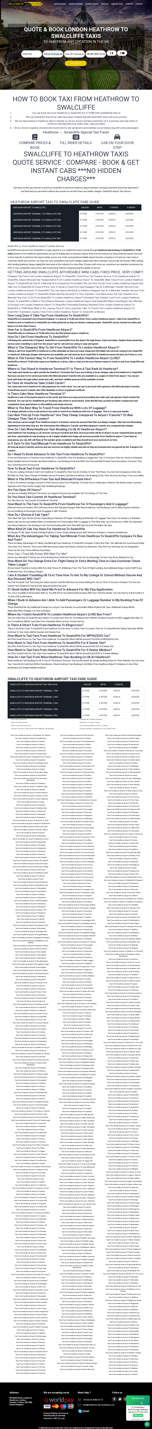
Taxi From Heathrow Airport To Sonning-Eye (123, 996)
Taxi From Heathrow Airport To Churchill (30, 1123)
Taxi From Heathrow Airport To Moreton (77, 1286)
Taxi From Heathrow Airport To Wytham (123, 1368)
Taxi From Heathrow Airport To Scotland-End (123, 917)
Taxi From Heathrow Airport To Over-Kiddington (123, 778)
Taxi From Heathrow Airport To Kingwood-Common (77, 1074)
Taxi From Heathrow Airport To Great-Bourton (77, 846)
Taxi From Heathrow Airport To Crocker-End (30, 1200)
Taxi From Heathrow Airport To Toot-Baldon (123, 1147)
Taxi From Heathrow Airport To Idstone (76, 1016)
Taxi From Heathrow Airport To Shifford (123, 929)
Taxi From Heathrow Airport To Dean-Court (31, 1244)
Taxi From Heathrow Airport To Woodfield (123, 1334)
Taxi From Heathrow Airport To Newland (77, 1342)
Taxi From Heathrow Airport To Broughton (30, 967)
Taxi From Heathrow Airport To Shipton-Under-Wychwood (123, 955)
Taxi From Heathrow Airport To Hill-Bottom (77, 973)
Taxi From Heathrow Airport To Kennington (77, 1040)
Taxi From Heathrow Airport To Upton (123, 1190)
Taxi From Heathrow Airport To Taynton (123, 1123)
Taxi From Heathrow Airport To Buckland (30, 976)
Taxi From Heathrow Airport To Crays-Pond (30, 1197)
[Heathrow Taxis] (25, 7)
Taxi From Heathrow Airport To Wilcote (123, 1306)
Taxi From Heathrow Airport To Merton (77, 1235)
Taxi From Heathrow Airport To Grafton (76, 840)
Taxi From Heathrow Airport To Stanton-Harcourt (123, 1045)
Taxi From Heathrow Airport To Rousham (123, 883)
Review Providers (76, 4)
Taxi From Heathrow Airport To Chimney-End (30, 1092)
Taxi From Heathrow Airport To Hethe (77, 954)
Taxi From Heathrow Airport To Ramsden (123, 862)
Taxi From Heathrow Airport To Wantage (123, 1200)
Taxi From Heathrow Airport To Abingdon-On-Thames (31, 735)
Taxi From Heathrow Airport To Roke (123, 868)
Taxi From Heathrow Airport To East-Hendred (31, 1318)
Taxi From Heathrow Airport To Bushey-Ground (30, 1004)
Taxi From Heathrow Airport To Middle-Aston (77, 1241)
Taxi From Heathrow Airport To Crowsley (30, 1216)
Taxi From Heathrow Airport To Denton (30, 1259)
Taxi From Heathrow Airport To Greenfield (77, 871)
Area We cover (117, 4)
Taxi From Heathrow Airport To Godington (77, 818)
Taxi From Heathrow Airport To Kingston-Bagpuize (77, 1059)
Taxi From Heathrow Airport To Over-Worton (123, 784)
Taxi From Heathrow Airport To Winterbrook (123, 1316)
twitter (119, 1399)
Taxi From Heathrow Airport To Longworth (77, 1173)
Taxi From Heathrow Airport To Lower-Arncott (77, 1176)
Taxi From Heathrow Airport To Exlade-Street (30, 1351)
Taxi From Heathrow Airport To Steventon (123, 1058)
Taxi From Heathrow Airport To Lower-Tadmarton (77, 1198)
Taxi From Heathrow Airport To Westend (123, 1268)
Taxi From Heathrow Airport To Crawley (30, 1194)
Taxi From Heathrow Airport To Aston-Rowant (31, 793)
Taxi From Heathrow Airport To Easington (30, 1296)
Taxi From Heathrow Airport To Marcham (77, 1222)
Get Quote (75, 63)
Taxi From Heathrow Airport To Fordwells (77, 757)
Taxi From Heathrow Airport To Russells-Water (123, 892)
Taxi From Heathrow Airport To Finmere (77, 747)
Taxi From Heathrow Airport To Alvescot (30, 751)
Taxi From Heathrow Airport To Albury (31, 744)
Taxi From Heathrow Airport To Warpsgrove (123, 1209)
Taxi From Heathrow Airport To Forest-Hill (77, 760)
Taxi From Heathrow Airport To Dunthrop (30, 1293)
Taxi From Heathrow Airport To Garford (77, 806)
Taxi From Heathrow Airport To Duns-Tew (30, 1287)
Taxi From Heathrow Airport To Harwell (77, 914)
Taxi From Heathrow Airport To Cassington (30, 1029)
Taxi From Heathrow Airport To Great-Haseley (77, 852)
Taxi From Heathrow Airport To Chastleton (30, 1068)
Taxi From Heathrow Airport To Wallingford (123, 1193)
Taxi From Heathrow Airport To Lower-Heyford (76, 1185)
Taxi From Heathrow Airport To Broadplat (30, 952)
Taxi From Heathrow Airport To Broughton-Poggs (30, 964)
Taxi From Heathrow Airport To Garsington (77, 809)
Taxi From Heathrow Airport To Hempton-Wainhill (76, 936)
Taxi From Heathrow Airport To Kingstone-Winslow (77, 1071)
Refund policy (50, 1415)
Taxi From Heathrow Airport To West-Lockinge (123, 1258)
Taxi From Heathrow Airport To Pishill (123, 822)
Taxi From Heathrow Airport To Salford (123, 896)
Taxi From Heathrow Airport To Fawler (30, 1364)
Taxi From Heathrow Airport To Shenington (123, 923)
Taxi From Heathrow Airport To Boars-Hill (30, 910)
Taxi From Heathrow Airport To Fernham (31, 1370)
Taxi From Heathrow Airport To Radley (123, 859)
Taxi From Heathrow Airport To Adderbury (30, 738)
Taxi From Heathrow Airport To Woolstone (123, 1350)
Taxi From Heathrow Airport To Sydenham (123, 1107)
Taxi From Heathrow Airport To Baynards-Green (31, 839)
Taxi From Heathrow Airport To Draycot (30, 1271)
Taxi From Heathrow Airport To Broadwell (30, 955)
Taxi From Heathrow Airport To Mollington (77, 1280)
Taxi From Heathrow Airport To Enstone (30, 1342)
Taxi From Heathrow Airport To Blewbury (30, 904)
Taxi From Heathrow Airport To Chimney (31, 1096)
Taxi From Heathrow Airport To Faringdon (30, 1358)
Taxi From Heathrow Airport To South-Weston (123, 1018)
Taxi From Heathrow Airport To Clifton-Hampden (30, 1145)
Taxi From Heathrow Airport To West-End (123, 1243)
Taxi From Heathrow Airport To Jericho (77, 1028)
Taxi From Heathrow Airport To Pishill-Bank (123, 815)
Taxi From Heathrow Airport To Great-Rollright (77, 862)
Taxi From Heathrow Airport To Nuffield (123, 747)
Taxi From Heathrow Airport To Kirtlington (77, 1077)
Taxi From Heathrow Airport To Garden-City (77, 803)
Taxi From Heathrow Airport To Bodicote (31, 913)
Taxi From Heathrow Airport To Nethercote (77, 1308)
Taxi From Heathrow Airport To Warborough (123, 1203)
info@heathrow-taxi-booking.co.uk (98, 1405)
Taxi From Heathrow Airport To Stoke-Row (123, 1064)
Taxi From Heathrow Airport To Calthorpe (30, 1010)
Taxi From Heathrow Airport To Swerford (123, 1098)
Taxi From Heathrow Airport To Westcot (123, 1261)
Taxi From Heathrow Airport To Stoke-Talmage (123, 1067)
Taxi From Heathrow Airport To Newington (77, 1338)
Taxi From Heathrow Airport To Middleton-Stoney (77, 1247)
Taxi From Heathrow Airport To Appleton (31, 760)
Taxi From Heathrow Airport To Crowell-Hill (30, 1207)
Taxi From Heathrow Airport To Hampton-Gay (77, 889)
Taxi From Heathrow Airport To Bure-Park (30, 992)
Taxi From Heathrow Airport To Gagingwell (77, 794)
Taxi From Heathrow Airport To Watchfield (123, 1212)
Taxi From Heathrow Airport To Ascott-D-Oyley (30, 772)
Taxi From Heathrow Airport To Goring (77, 831)
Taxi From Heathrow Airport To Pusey (123, 837)
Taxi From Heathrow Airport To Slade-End (123, 987)
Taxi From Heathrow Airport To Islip (77, 1025)
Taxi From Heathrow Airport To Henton (77, 948)
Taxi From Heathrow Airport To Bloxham (31, 907)
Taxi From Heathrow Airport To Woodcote (123, 1328)
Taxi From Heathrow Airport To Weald (123, 1227)
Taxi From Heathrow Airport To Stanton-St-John (123, 1049)
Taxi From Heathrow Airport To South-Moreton (123, 1008)
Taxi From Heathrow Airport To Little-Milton (77, 1136)
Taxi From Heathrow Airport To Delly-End (30, 1253)
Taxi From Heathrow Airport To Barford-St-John (31, 820)
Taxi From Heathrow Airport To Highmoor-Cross (77, 966)
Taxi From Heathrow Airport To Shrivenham (123, 971)
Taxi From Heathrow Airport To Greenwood (77, 874)
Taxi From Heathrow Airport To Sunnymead (123, 1086)
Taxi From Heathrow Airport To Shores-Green (123, 962)
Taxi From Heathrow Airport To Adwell (30, 741)
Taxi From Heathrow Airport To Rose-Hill (123, 874)
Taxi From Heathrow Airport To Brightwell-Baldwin (31, 938)
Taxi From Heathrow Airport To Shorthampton (123, 965)
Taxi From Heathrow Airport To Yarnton (123, 1371)
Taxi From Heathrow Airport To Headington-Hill (77, 920)
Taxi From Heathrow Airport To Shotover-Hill (123, 968)
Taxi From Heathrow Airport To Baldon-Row (30, 808)
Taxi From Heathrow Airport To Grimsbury (77, 880)
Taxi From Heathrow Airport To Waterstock (123, 1221)
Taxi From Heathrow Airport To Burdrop (30, 989)
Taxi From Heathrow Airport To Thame (123, 1132)
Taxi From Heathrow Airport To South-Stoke (123, 1015)
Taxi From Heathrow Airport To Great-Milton (76, 859)
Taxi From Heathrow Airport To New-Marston (77, 1326)
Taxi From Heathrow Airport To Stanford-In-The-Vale (123, 1042)
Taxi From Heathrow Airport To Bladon (30, 894)
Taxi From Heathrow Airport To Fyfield (77, 791)
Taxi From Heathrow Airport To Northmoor (123, 744)
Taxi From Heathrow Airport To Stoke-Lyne (123, 1061)
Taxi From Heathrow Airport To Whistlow (123, 1283)
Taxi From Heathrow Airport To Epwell (31, 1345)
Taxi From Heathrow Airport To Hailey (77, 886)
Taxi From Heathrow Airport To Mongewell (77, 1283)
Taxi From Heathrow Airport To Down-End (30, 1268)
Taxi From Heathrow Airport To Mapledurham (77, 1219)
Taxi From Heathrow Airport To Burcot (30, 986)
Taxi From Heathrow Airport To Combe (30, 1163)
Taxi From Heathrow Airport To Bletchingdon (30, 901)
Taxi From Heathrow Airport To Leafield (77, 1093)
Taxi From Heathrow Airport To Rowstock (123, 886)
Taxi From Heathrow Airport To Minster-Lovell (77, 1274)
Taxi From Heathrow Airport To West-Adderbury (123, 1237)
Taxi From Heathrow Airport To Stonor (123, 1073)
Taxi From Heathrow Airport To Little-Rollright (77, 1142)
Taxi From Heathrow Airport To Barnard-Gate (31, 826)
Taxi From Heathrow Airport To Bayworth (30, 842)
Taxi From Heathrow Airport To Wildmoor (123, 1309)
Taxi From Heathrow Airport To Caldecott (30, 1007)
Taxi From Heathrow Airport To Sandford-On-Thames (123, 899)
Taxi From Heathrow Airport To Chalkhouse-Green (30, 1047)
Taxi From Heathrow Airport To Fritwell (76, 781)
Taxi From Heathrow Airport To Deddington (31, 1250)
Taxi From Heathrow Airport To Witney (123, 1322)
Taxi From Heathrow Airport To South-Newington (123, 1012)
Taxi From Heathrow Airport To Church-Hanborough (30, 1120)
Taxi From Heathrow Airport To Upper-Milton (123, 1178)
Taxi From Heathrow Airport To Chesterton (30, 1080)
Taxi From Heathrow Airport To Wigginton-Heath (123, 1300)
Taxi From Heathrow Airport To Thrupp (123, 1138)
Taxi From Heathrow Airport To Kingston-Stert (77, 1068)
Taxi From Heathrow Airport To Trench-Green (123, 1156)
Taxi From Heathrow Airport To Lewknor (77, 1108)
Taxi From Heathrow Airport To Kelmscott (77, 1034)
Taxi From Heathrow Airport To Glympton (77, 815)
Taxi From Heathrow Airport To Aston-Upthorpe (30, 799)
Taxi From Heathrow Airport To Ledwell (76, 1096)
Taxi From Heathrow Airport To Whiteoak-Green (123, 1294)
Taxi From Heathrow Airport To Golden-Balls (77, 822)
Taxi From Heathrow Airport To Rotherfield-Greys (123, 877)
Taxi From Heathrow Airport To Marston (77, 1229)
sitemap (61, 1415)
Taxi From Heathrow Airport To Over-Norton (123, 781)
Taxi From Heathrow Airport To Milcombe (77, 1250)
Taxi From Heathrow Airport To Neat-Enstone (77, 1298)
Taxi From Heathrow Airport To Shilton (123, 936)
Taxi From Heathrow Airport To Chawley (30, 1071)
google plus (125, 1399)
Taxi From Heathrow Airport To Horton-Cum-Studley (76, 1003)
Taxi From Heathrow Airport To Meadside (77, 1232)
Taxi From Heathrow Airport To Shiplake (123, 945)
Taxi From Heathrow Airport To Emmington (30, 1336)
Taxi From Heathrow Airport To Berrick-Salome (30, 860)
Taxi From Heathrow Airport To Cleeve (30, 1139)
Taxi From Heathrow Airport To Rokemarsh (123, 871)
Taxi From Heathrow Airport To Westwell (123, 1277)
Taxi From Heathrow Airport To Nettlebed (77, 1314)
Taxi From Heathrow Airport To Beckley (30, 845)
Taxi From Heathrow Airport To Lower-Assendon (77, 1179)
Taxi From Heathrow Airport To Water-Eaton (123, 1215)
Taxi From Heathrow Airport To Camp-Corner (31, 1013)
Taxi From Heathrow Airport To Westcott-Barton (123, 1264)
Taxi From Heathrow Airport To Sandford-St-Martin (123, 902)
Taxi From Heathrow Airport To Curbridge (30, 1231)
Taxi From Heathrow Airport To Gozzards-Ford (76, 837)
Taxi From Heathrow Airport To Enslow (30, 1339)
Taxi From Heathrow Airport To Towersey (123, 1150)
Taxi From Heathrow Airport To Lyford (77, 1207)
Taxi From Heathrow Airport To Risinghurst (123, 865)
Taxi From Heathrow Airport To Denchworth (30, 1256)
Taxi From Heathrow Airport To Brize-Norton (30, 949)
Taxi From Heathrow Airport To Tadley (123, 1113)
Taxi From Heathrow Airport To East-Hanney (30, 1314)
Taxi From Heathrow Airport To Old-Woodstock (123, 772)
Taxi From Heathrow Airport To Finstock (77, 751)
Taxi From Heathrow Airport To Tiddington (123, 1141)
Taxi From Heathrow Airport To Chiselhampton (30, 1105)
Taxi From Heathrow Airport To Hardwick (77, 902)
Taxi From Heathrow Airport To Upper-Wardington (123, 1181)
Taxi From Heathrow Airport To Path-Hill (123, 803)
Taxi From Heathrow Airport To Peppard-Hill (123, 809)
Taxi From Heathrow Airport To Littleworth (77, 1158)
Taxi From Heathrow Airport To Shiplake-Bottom (123, 939)
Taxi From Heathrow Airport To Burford (30, 995)
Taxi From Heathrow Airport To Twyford (123, 1166)
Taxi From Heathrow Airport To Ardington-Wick (30, 763)
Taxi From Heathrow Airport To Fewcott (30, 1373)
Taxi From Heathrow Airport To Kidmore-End (76, 1050)
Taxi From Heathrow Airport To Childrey (30, 1083)
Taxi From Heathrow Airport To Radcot (123, 846)
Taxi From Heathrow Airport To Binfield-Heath (30, 873)
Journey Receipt (91, 4)
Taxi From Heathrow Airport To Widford (123, 1297)
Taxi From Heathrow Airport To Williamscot (123, 1313)
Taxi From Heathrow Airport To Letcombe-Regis (77, 1102)
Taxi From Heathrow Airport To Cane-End (30, 1020)
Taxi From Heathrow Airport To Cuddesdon (31, 1219)
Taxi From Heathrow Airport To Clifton (31, 1148)
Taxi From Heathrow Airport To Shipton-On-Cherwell (123, 951)
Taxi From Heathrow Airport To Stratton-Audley (123, 1076)
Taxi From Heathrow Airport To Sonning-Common (123, 993)
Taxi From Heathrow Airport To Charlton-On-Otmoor (30, 1054)
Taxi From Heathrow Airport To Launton (77, 1090)
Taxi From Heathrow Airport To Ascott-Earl (30, 775)
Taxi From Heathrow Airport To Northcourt (123, 741)
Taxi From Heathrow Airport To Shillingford (123, 933)
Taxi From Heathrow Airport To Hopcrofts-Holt (77, 991)
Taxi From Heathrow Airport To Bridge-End (31, 931)
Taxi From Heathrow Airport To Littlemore (76, 1151)
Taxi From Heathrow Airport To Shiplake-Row (123, 942)
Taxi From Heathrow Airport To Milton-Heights (77, 1259)
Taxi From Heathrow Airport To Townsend (123, 1153)
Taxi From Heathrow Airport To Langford (77, 1087)
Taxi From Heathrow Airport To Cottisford (30, 1185)
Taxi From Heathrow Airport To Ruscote (123, 889)
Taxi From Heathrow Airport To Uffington (123, 1169)
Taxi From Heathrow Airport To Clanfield (31, 1126)
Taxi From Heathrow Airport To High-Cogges (77, 960)
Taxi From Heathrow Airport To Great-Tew (77, 865)
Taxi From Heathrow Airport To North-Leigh (77, 1366)
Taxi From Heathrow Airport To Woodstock (123, 1343)
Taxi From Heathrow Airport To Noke (76, 1354)
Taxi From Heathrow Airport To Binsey (30, 876)
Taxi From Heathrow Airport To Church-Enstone (30, 1117)
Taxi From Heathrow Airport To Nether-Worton (77, 1305)
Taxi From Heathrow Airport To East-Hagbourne (30, 1311)
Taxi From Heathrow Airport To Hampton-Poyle (77, 892)
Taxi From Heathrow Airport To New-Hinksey (77, 1323)
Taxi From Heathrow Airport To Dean (30, 1247)
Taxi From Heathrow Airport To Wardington (123, 1206)
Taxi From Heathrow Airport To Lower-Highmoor (77, 1189)
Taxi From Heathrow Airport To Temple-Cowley (123, 1126)
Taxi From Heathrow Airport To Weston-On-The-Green (123, 1274)
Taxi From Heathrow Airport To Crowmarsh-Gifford (31, 1213)
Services (104, 4)
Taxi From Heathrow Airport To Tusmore (123, 1163)
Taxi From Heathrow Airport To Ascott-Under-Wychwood (31, 779)
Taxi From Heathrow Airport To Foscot (77, 763)
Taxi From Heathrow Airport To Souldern (123, 999)
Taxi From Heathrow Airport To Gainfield (77, 797)
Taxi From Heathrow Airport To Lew (77, 1105)
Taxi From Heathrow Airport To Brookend (30, 958)
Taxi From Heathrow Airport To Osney (123, 775)
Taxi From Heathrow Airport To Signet (123, 984)
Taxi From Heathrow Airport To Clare (30, 1129)
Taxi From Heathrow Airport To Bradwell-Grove (30, 925)
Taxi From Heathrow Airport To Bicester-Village (30, 867)
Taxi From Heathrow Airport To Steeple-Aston (123, 1052)
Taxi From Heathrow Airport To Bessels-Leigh (31, 863)
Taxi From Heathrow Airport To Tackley (123, 1110)
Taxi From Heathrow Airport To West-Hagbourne (123, 1249)
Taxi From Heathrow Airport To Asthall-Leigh (30, 786)
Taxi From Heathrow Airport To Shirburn (123, 959)
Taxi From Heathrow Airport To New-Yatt (77, 1332)
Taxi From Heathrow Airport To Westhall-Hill (123, 1271)
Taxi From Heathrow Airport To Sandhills (123, 905)
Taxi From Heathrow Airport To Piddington (123, 812)
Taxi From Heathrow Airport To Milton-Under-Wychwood (77, 1267)
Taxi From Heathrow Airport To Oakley (123, 763)
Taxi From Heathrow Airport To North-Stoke (123, 738)
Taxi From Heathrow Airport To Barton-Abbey (31, 830)
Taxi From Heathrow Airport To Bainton (30, 805)
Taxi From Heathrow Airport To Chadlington (30, 1041)
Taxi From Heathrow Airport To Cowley (30, 1191)
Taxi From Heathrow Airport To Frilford (76, 775)
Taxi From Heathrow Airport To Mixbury (77, 1277)
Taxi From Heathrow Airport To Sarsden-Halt (123, 908)
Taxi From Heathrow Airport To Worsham (123, 1359)
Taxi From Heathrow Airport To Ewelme (30, 1348)
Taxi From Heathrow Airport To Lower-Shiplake (77, 1195)
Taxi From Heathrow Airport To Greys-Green (77, 877)
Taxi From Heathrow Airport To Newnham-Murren (77, 1345)
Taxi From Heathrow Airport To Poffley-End (123, 828)
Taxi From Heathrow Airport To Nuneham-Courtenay (123, 751)
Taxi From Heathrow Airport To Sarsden (123, 911)
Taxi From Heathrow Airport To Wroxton (123, 1365)
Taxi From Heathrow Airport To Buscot (30, 1001)
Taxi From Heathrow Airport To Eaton (30, 1330)
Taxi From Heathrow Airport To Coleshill (31, 1157)
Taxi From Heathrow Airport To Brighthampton (30, 934)
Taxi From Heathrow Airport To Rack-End (123, 843)
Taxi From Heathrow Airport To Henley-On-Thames (77, 942)
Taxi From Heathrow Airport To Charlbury (30, 1050)
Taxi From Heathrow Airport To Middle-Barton (77, 1244)
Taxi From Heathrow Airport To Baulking (31, 836)
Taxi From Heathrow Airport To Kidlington (77, 1047)
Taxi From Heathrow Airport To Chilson (30, 1086)
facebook (114, 1399)
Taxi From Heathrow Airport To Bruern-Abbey (31, 970)
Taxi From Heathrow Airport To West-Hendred (123, 1255)
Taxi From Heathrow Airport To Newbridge (77, 1335)
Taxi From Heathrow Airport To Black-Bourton (30, 882)
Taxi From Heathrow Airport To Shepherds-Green (123, 926)
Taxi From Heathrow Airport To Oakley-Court (123, 757)
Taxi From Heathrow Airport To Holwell (76, 982)
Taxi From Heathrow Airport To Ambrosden (31, 754)
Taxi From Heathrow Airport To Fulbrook (77, 784)
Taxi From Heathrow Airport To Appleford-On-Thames (30, 757)
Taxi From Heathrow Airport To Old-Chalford (123, 769)
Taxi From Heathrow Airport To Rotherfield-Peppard (123, 880)
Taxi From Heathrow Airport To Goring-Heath (77, 828)
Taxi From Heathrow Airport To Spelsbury (123, 1033)
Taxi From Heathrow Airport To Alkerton (30, 747)
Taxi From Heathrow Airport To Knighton (77, 1081)
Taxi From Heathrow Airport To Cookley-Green (30, 1170)
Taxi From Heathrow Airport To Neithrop (77, 1301)
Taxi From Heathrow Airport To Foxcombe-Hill (77, 766)
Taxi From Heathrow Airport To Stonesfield (123, 1070)
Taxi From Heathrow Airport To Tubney (123, 1160)
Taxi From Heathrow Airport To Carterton (30, 1026)
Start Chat (138, 1415)
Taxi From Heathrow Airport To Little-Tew (77, 1145)
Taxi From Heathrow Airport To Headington (77, 926)
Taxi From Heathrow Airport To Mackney (77, 1213)
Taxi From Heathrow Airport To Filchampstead (77, 741)
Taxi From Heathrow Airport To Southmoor (123, 1024)
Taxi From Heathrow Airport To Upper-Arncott (123, 1172)
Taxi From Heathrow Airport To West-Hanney (123, 1252)
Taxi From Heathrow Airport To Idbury (77, 1013)
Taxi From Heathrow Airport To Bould (30, 919)
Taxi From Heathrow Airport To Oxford (123, 794)
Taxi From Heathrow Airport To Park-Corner (123, 797)
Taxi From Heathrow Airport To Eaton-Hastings (30, 1327)
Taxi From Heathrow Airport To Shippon (123, 948)
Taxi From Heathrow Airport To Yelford (123, 1374)
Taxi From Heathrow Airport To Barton (30, 833)
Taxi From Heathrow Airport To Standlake (123, 1039)
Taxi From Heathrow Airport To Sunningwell (123, 1082)
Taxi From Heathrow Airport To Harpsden (77, 911)
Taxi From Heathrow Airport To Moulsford (77, 1289)
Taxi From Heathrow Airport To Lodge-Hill (77, 1161)
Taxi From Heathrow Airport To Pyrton (123, 840)
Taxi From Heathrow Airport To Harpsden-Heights (77, 908)
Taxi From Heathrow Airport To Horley (77, 994)
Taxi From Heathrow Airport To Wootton (123, 1356)
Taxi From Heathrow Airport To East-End (30, 1305)
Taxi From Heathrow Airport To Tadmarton (123, 1116)
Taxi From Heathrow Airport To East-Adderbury (30, 1299)
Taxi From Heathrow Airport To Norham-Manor (77, 1357)
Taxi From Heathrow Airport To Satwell (123, 914)
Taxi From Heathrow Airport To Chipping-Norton (31, 1102)
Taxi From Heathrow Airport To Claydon (30, 1136)
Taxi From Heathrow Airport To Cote (30, 1179)
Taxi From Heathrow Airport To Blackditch (30, 888)
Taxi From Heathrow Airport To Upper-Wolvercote (123, 1184)
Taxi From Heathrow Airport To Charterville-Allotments (30, 1064)
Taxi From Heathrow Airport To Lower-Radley (77, 1192)
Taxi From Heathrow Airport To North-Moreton (77, 1369)
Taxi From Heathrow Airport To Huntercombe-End (76, 1010)
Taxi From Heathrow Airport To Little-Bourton (77, 1114)
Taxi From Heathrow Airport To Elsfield (30, 1333)
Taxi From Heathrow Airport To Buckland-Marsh (31, 973)
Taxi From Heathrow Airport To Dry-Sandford (30, 1281)
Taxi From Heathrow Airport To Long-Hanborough (76, 1164)
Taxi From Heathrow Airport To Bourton (30, 922)
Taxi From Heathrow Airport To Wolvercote (123, 1325)
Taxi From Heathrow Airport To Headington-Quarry (77, 923)
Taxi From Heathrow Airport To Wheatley (123, 1280)
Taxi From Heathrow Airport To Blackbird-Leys (30, 885)
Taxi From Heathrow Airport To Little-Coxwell (77, 1124)
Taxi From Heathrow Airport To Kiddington (77, 1044)
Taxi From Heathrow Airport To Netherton (77, 1311)
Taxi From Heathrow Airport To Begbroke (30, 848)
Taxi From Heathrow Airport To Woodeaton (123, 1331)
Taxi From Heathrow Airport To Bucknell (31, 980)
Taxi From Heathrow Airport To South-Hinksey (123, 1002)
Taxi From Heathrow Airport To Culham (30, 1222)
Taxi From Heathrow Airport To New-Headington (77, 1320)
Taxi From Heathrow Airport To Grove (77, 883)
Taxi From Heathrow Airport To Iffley (76, 1019)
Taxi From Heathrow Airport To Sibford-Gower (123, 981)
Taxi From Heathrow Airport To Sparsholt (123, 1030)
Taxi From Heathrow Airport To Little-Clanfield (77, 1121)
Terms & (64, 1413)
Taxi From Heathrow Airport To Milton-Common (77, 1256)
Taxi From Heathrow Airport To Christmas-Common (30, 1111)
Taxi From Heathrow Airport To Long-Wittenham (77, 1167)
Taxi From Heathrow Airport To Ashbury (30, 783)
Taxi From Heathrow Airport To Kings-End (77, 1056)
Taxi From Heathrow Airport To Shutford (123, 975)
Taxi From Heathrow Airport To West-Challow (123, 1240)
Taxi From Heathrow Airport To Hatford (76, 917)
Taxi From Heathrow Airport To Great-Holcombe (77, 855)
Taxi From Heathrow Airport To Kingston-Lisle (77, 1065)
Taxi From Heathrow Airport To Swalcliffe (123, 1095)
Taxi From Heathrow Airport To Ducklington (30, 1284)
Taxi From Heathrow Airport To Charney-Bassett (31, 1060)
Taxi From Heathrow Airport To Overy (123, 788)
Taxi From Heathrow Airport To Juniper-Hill (77, 1031)
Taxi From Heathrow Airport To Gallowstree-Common (77, 800)
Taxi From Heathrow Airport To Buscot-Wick (30, 998)
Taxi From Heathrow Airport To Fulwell (77, 788)
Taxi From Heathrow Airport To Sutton (123, 1092)
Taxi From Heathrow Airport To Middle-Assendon (77, 1238)
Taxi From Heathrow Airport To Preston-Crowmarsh (123, 834)
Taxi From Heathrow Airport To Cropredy (30, 1203)
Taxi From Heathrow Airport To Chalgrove (30, 1044)
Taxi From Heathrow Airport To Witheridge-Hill (123, 1319)
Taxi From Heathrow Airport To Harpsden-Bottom (77, 905)
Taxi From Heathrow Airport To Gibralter (77, 812)
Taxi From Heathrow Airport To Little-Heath (77, 1133)
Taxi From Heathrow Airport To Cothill (31, 1182)
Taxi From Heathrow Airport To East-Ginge (30, 1308)
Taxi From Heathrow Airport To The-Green (123, 1135)
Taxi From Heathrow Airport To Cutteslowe (30, 1234)
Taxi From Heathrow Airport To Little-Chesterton (77, 1118)
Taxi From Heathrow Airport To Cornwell (31, 1173)
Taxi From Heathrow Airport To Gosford (77, 834)
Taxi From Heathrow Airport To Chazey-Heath (31, 1074)
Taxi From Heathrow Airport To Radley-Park (123, 855)
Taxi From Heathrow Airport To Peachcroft (123, 806)
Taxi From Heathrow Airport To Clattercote (30, 1133)
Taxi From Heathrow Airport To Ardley (31, 769)
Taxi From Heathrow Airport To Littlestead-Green (77, 1155)
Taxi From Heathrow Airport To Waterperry (123, 1218)
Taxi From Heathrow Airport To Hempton (77, 939)
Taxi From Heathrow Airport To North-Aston (77, 1360)
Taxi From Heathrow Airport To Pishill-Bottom (123, 818)
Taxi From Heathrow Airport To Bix (30, 879)
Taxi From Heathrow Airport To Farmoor (30, 1361)
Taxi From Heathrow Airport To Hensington (77, 945)
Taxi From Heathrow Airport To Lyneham (77, 1210)
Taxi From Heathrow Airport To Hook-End (77, 985)
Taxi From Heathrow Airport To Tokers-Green (123, 1144)
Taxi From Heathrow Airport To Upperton (123, 1187)
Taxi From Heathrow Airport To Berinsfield (30, 857)
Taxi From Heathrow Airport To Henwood (77, 951)
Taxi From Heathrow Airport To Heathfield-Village (76, 933)
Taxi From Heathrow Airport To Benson (30, 854)
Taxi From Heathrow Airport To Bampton (31, 814)
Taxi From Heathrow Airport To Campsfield (31, 1017)
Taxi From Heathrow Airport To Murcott (77, 1295)
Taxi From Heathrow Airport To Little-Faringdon (77, 1127)
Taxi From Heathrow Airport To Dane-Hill (30, 1240)
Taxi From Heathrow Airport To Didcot (31, 1262)
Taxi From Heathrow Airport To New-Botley (77, 1317)
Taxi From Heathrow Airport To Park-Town (123, 800)
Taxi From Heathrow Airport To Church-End (30, 1114)
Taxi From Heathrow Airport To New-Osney (77, 1329)
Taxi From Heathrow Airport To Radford (123, 849)
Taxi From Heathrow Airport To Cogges (30, 1151)
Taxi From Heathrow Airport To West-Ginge (123, 1246)
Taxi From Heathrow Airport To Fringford (77, 778)
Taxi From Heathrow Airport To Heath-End (77, 929)
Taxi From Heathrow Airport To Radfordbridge (123, 852)
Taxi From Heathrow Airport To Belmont (30, 851)
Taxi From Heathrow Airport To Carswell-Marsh (30, 1023)
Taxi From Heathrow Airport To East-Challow (30, 1302)
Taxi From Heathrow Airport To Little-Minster (77, 1139)
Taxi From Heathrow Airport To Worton (123, 1362)
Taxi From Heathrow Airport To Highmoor (77, 970)
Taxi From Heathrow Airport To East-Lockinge (31, 1321)
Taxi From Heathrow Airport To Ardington (30, 766)
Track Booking (60, 4)
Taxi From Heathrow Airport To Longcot (77, 1170)
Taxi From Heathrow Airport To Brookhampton (30, 961)
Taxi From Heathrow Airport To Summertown (123, 1079)
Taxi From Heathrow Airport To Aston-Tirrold (30, 796)
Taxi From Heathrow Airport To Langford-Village (77, 1084)
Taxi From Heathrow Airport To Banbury (30, 817)
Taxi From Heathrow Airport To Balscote (31, 811)
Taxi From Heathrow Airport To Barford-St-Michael (31, 823)
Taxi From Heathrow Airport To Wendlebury (123, 1234)
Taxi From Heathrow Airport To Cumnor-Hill (30, 1225)
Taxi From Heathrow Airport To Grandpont (77, 843)
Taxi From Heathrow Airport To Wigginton (123, 1303)
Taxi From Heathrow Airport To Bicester (30, 870)
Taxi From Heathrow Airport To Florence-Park (77, 754)
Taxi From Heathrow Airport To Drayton (30, 1277)
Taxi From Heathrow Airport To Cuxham (30, 1237)
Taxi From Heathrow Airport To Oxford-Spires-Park (123, 791)
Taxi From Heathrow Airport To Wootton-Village (123, 1353)
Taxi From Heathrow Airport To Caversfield (31, 1038)
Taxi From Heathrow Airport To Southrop (123, 1027)
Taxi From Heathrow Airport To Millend (76, 1253)
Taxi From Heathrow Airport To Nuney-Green (123, 754)
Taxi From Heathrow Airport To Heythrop (77, 957)
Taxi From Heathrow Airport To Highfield (77, 963)
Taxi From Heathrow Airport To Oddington (123, 766)
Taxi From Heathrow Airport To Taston (123, 1119)
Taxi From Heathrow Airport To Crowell (30, 1210)
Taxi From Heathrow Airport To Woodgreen (123, 1337)
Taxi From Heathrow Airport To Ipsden (77, 1022)
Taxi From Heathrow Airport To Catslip (30, 1032)
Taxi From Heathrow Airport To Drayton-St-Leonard (30, 1274)
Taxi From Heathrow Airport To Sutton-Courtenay (123, 1089)
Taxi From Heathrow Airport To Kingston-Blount (77, 1062)
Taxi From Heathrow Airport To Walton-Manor (123, 1197)
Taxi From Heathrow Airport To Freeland (77, 769)
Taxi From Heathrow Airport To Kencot (77, 1037)
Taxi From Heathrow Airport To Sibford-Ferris (123, 978)
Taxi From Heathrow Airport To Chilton (30, 1089)
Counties (129, 4)
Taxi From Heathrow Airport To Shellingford (123, 920)
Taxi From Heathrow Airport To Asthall (30, 789)
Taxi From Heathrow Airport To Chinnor (30, 1099)
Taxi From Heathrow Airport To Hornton (77, 997)
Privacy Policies (51, 1413)
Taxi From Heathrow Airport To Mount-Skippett (76, 1292)
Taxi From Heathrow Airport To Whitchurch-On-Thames (123, 1290)
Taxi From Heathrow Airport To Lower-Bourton (77, 1182)
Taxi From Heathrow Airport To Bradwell (31, 928)
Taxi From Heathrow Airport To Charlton (30, 1057)
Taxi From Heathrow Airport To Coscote (30, 1176)
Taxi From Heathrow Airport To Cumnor (30, 1228)
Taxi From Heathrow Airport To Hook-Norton (76, 988)
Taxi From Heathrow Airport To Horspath (77, 1000)
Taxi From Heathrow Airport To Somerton (123, 990)
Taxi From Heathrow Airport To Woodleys (123, 1340)
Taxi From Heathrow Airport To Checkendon (30, 1077)
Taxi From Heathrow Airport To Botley (31, 916)
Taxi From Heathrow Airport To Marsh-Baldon (77, 1226)
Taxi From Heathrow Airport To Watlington (123, 1224)
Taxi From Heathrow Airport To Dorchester (31, 1265)
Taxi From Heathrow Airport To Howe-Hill (77, 1007)
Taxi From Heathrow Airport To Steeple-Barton (123, 1055)
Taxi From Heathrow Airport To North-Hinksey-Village (77, 1363)
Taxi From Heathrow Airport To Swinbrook (123, 1101)
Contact (139, 4)
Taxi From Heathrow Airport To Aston (30, 802)
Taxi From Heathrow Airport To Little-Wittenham (77, 1148)
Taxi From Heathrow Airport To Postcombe (123, 831)
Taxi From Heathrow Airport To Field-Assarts (77, 735)
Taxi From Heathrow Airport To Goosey (76, 825)
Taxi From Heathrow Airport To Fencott (30, 1367)
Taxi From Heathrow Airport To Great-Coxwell (77, 849)
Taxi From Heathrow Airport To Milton (77, 1271)
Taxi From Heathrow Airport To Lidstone (77, 1111)
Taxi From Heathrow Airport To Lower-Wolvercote (76, 1204)
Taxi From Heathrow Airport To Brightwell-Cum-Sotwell (31, 941)
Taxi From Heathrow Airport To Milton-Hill (77, 1263)
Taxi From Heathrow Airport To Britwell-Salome (30, 946)
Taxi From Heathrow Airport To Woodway (123, 1347)
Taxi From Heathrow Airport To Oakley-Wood (123, 760)
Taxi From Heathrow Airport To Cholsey (30, 1108)
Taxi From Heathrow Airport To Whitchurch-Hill (123, 1286)
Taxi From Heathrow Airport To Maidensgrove (77, 1216)
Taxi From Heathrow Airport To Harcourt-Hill (77, 899)
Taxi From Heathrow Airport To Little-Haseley (77, 1130)
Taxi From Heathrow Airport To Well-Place (123, 1230)
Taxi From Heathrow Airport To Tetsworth (123, 1129)
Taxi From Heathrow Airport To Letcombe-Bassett (76, 1099)
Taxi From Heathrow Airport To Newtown (77, 1351)
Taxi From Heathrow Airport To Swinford (123, 1104)
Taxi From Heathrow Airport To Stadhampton (123, 1036)
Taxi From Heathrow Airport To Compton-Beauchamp (31, 1166)
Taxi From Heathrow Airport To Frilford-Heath (77, 772)
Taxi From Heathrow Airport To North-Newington (123, 735)
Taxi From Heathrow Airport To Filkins (77, 744)
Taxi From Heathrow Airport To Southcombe (123, 1021)
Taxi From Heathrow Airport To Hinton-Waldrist (77, 976)
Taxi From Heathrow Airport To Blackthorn (30, 891)
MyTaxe (109, 1428)
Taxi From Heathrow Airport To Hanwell (77, 896)
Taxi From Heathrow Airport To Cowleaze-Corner (30, 1188)
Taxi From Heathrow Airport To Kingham (77, 1053)
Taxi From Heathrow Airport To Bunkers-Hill (30, 983)
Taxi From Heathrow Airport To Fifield (77, 738)
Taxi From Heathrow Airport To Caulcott (30, 1035)
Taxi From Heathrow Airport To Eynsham (31, 1355)
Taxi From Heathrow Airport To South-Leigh (123, 1005)
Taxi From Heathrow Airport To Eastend (30, 1324)
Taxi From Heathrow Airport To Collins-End (31, 1160)
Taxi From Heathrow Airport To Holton (77, 979)
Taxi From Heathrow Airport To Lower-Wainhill (77, 1201)
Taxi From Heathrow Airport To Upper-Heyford (123, 1175)
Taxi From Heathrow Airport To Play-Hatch (123, 825)
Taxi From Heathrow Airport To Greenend (77, 868)
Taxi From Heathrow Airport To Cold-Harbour (31, 1154)
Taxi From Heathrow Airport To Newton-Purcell (77, 1348)
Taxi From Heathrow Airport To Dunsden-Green (30, 1290)
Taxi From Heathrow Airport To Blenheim (30, 897)
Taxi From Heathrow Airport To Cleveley (30, 1142)
